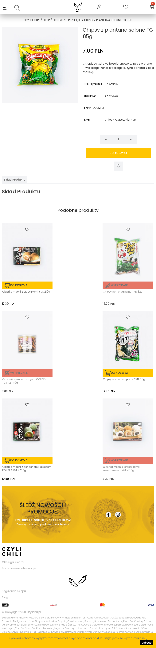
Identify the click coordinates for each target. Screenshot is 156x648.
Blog (5, 597)
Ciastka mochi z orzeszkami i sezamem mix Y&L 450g (121, 468)
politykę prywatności (54, 524)
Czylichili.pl (34, 612)
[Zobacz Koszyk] (151, 7)
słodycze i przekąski (67, 20)
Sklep (46, 20)
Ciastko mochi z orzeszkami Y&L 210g (26, 292)
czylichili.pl (32, 20)
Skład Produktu (14, 180)
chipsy (109, 120)
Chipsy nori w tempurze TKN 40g (124, 379)
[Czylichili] (78, 7)
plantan (131, 120)
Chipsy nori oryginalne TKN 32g (122, 292)
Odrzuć (147, 643)
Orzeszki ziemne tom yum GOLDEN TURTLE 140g (24, 381)
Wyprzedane (119, 285)
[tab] (14, 179)
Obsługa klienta (13, 562)
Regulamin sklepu (14, 591)
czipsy (119, 120)
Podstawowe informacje (19, 568)
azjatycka (111, 96)
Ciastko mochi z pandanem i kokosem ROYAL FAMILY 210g (26, 468)
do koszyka (118, 153)
